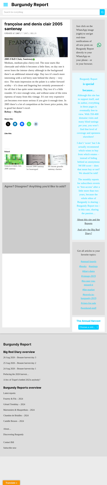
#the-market (88, 289)
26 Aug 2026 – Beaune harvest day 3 (19, 357)
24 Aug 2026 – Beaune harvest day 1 (19, 368)
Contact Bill (8, 442)
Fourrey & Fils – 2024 (13, 399)
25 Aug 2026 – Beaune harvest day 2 (19, 363)
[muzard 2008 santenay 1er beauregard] (35, 159)
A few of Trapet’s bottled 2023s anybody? (21, 380)
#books (83, 266)
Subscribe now (9, 448)
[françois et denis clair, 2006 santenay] (14, 159)
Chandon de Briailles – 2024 (16, 415)
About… (7, 429)
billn (33, 33)
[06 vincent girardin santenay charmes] (57, 159)
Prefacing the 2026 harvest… (16, 374)
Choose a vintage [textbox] (88, 327)
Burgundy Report (29, 4)
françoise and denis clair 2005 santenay (33, 26)
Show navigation (5, 4)
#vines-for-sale (88, 303)
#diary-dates (88, 271)
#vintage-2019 (88, 276)
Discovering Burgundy (13, 434)
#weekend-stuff (88, 308)
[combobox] (88, 327)
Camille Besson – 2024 (13, 421)
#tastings (93, 266)
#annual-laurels (88, 261)
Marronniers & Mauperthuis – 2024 (19, 410)
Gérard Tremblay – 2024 (14, 404)
